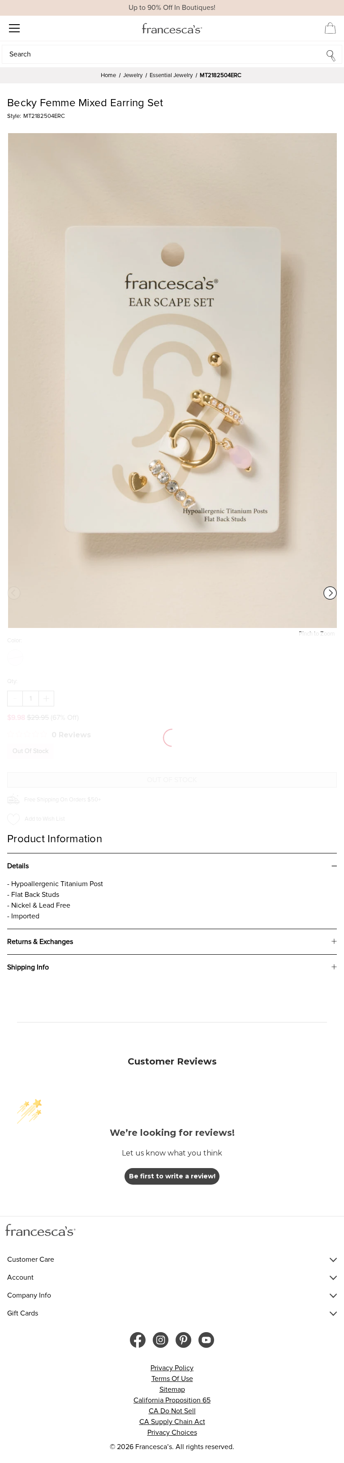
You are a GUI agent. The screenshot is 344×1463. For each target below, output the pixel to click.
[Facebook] (138, 1340)
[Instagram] (160, 1340)
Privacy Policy (172, 1367)
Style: (14, 116)
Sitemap (172, 1389)
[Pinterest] (183, 1340)
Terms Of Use (172, 1378)
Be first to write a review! (172, 1176)
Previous (14, 593)
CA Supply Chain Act (172, 1421)
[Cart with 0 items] (330, 27)
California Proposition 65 (172, 1400)
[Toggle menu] (14, 28)
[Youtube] (206, 1340)
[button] (172, 54)
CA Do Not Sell (172, 1411)
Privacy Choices (172, 1432)
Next (330, 593)
